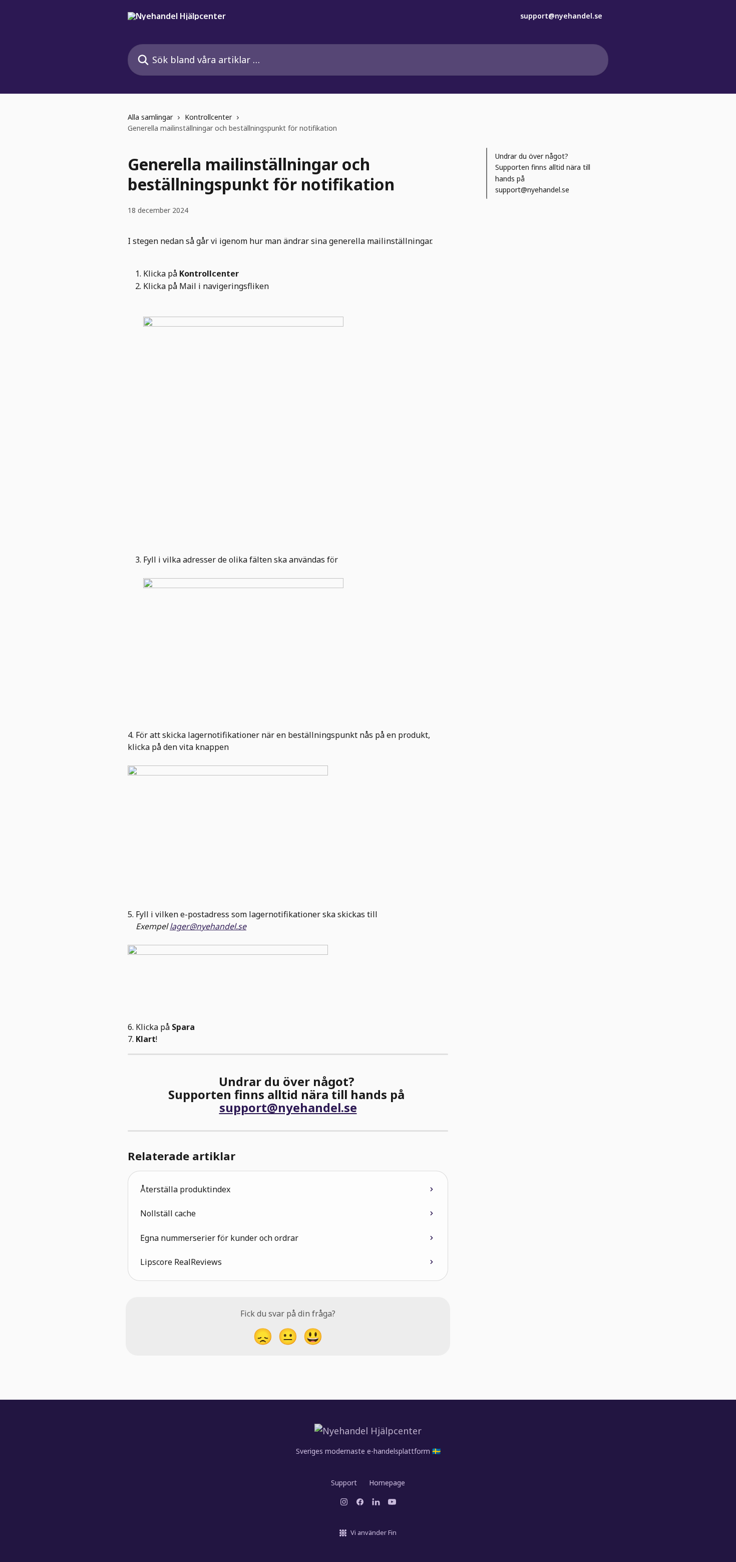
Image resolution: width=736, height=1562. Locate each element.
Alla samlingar (150, 117)
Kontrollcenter (208, 117)
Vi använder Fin (373, 1532)
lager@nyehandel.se (208, 926)
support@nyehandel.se (561, 16)
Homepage (387, 1482)
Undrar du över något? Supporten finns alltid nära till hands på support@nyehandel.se (542, 172)
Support (344, 1482)
